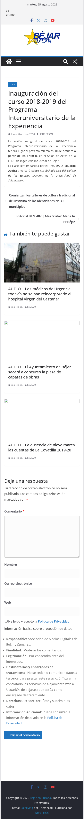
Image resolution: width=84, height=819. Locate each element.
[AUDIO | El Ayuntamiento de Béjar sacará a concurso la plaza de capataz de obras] (42, 324)
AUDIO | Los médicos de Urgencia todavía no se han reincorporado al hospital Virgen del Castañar (39, 294)
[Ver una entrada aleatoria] (75, 61)
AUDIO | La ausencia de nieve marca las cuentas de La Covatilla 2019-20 (41, 447)
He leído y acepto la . (39, 621)
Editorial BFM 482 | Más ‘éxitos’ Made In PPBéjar (45, 219)
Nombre (10, 564)
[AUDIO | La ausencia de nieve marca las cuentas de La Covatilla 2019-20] (42, 402)
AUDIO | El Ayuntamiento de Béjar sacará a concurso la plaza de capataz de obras (39, 372)
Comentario (14, 511)
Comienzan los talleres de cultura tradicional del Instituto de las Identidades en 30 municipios (42, 201)
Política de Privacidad (54, 621)
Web (7, 602)
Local (13, 84)
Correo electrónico (18, 583)
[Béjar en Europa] (9, 61)
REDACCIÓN (46, 134)
